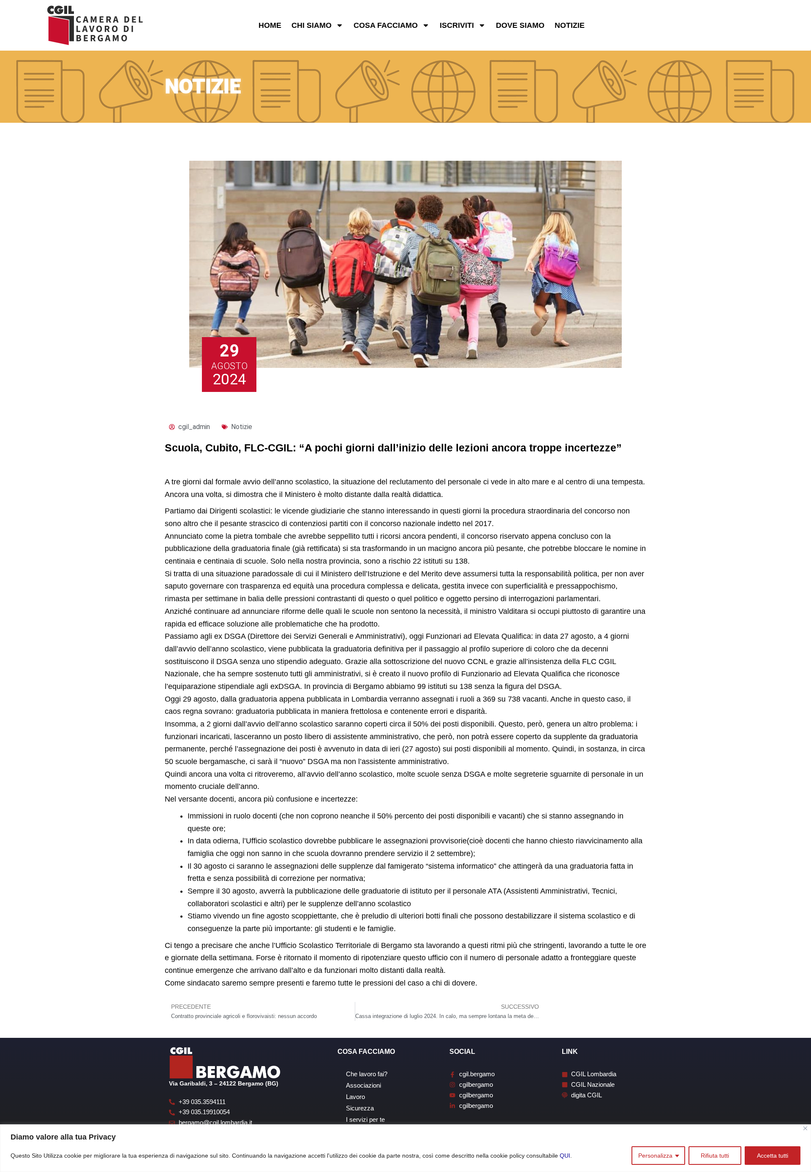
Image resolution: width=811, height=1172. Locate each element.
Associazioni (363, 1085)
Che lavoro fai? (366, 1073)
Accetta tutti (772, 1155)
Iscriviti (457, 25)
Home (270, 25)
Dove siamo (520, 25)
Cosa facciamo (386, 25)
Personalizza (655, 1155)
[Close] (805, 1128)
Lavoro (355, 1096)
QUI (565, 1155)
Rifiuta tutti (715, 1155)
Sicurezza (360, 1108)
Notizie (570, 25)
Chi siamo (311, 25)
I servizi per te (365, 1119)
